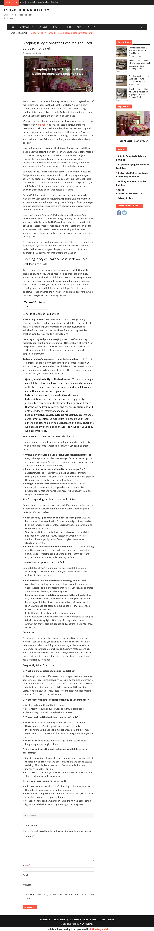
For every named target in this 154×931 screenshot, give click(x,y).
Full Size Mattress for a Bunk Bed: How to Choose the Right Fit (139, 79)
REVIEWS (34, 815)
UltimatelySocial (99, 929)
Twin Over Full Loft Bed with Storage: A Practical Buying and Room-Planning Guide (139, 64)
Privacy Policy (125, 198)
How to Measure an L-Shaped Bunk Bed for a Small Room (138, 50)
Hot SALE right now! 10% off (133, 140)
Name (26, 865)
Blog (69, 27)
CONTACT (45, 919)
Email (26, 875)
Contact (91, 27)
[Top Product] (133, 135)
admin (40, 53)
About (79, 27)
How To (56, 27)
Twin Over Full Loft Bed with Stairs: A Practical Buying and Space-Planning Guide (139, 93)
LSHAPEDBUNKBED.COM (27, 10)
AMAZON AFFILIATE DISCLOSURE (87, 919)
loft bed (41, 124)
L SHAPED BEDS (26, 27)
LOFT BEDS (43, 27)
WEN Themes (86, 923)
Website (27, 884)
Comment (28, 836)
